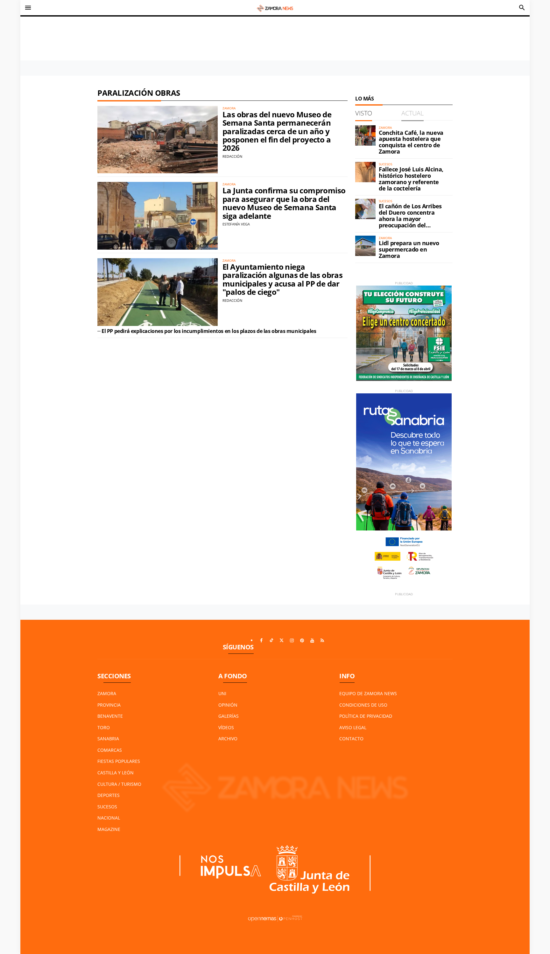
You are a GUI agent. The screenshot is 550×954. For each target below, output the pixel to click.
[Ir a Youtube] (312, 640)
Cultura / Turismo (119, 784)
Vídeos (226, 727)
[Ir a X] (282, 640)
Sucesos (107, 807)
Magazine (108, 829)
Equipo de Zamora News (368, 693)
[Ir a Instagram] (292, 640)
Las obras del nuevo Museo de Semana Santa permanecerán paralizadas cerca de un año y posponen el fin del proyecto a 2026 (276, 131)
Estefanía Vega (236, 224)
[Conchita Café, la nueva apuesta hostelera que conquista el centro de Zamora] (365, 135)
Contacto (351, 739)
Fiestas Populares (118, 761)
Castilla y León (115, 773)
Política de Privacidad (365, 716)
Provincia (109, 705)
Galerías (228, 716)
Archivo (227, 739)
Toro (103, 727)
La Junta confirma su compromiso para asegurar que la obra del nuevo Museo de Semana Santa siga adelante (283, 203)
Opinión (227, 705)
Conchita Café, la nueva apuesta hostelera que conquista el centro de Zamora (411, 142)
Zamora (106, 693)
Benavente (110, 716)
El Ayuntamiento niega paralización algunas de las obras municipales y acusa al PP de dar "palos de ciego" (282, 279)
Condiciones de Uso (363, 705)
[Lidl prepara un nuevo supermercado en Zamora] (365, 246)
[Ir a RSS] (322, 640)
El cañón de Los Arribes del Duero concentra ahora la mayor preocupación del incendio (410, 218)
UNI (222, 693)
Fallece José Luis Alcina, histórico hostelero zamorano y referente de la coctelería (411, 178)
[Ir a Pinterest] (302, 640)
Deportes (108, 795)
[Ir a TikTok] (271, 640)
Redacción (232, 156)
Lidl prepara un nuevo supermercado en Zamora (409, 249)
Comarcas (109, 750)
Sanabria (108, 739)
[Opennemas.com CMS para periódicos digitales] (275, 918)
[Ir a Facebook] (261, 640)
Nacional (108, 818)
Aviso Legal (352, 727)
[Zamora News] (275, 7)
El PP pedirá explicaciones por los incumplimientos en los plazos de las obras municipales (209, 331)
